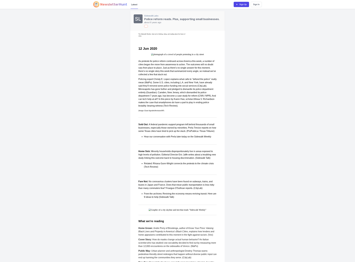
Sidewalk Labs (151, 16)
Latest (134, 4)
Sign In (256, 4)
